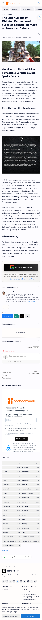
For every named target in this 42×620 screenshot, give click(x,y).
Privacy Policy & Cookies (31, 597)
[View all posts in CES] (11, 467)
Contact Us (26, 592)
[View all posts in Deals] (11, 480)
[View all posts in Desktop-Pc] (30, 480)
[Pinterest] (21, 581)
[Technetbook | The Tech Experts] (13, 3)
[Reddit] (35, 581)
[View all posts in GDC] (11, 497)
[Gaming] (5, 307)
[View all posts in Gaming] (11, 493)
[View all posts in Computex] (30, 471)
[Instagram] (6, 581)
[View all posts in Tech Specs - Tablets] (11, 545)
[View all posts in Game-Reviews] (30, 489)
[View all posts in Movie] (11, 515)
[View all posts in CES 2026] (30, 467)
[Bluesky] (24, 581)
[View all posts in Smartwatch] (30, 528)
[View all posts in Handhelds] (30, 497)
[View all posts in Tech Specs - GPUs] (11, 537)
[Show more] (5, 550)
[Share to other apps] (27, 316)
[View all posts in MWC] (30, 515)
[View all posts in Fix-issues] (11, 484)
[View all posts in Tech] (30, 532)
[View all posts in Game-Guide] (11, 489)
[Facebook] (3, 581)
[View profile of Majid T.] (12, 292)
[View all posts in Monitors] (30, 511)
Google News (14, 279)
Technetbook (31, 301)
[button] (7, 316)
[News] (5, 9)
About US (26, 589)
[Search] (35, 3)
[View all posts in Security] (30, 524)
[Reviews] (15, 9)
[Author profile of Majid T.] (5, 34)
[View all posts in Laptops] (30, 502)
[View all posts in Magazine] (30, 506)
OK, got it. (30, 616)
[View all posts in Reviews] (11, 524)
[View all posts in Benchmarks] (11, 463)
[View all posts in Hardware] (11, 502)
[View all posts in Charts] (11, 471)
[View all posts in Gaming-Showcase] (30, 493)
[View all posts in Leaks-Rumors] (11, 506)
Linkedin (5, 589)
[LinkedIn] (31, 581)
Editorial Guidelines (29, 599)
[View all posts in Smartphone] (11, 528)
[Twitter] (10, 581)
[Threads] (28, 581)
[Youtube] (14, 581)
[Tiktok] (17, 581)
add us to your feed (27, 279)
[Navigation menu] (2, 3)
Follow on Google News (23, 267)
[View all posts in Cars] (30, 463)
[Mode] (39, 3)
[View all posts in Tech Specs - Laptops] (30, 537)
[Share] (39, 33)
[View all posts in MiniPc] (11, 511)
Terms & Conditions (29, 594)
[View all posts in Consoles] (11, 476)
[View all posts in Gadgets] (30, 484)
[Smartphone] (27, 9)
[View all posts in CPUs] (30, 476)
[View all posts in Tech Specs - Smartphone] (11, 541)
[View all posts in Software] (11, 532)
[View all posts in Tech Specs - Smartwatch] (30, 541)
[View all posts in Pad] (30, 519)
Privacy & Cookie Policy (10, 616)
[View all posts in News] (11, 519)
